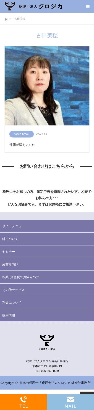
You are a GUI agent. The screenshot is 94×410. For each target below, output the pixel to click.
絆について (10, 239)
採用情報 (8, 315)
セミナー (8, 251)
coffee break (21, 134)
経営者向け (10, 264)
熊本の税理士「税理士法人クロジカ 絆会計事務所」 (56, 383)
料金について (11, 302)
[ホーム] (6, 18)
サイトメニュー (13, 226)
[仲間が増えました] (47, 86)
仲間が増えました (22, 145)
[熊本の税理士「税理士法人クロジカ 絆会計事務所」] (33, 6)
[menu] (87, 6)
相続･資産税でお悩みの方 (20, 277)
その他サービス (13, 290)
